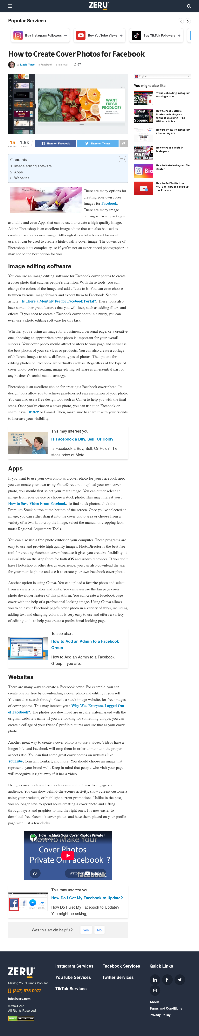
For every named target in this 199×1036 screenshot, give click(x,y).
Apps (18, 171)
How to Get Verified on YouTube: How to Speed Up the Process (172, 187)
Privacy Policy (160, 1014)
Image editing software (33, 165)
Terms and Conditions (166, 1008)
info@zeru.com (19, 998)
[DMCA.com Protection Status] (21, 1018)
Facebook (46, 64)
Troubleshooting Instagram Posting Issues (173, 94)
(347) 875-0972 (27, 990)
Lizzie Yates (27, 64)
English (142, 76)
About (154, 1002)
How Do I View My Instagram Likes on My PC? (173, 131)
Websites (22, 177)
